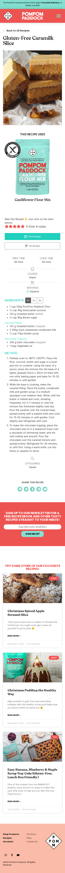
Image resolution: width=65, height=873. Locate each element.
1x (28, 300)
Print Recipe (34, 236)
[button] (58, 15)
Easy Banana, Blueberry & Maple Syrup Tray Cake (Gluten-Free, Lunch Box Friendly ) (32, 773)
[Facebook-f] (12, 855)
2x (33, 300)
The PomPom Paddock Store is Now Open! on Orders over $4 (32, 4)
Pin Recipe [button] (34, 245)
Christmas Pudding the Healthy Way (32, 692)
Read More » (14, 636)
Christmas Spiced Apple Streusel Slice (26, 613)
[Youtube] (18, 855)
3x (40, 300)
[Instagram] (5, 855)
